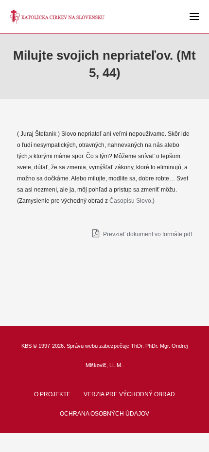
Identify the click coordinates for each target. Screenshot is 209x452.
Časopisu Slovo (130, 200)
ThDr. (137, 346)
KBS (26, 346)
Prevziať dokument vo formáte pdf (147, 234)
